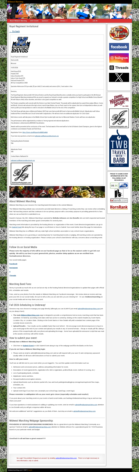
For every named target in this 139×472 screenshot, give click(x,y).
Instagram (13, 268)
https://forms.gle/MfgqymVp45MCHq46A (35, 132)
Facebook (13, 264)
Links (53, 21)
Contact (86, 21)
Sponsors (45, 21)
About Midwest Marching (18, 21)
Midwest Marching (15, 1)
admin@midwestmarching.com (89, 309)
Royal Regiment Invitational (23, 26)
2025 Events (34, 21)
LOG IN (95, 21)
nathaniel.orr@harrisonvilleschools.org (47, 136)
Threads (12, 275)
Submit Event (75, 21)
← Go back (14, 31)
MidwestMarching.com (30, 315)
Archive (62, 21)
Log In (30, 470)
